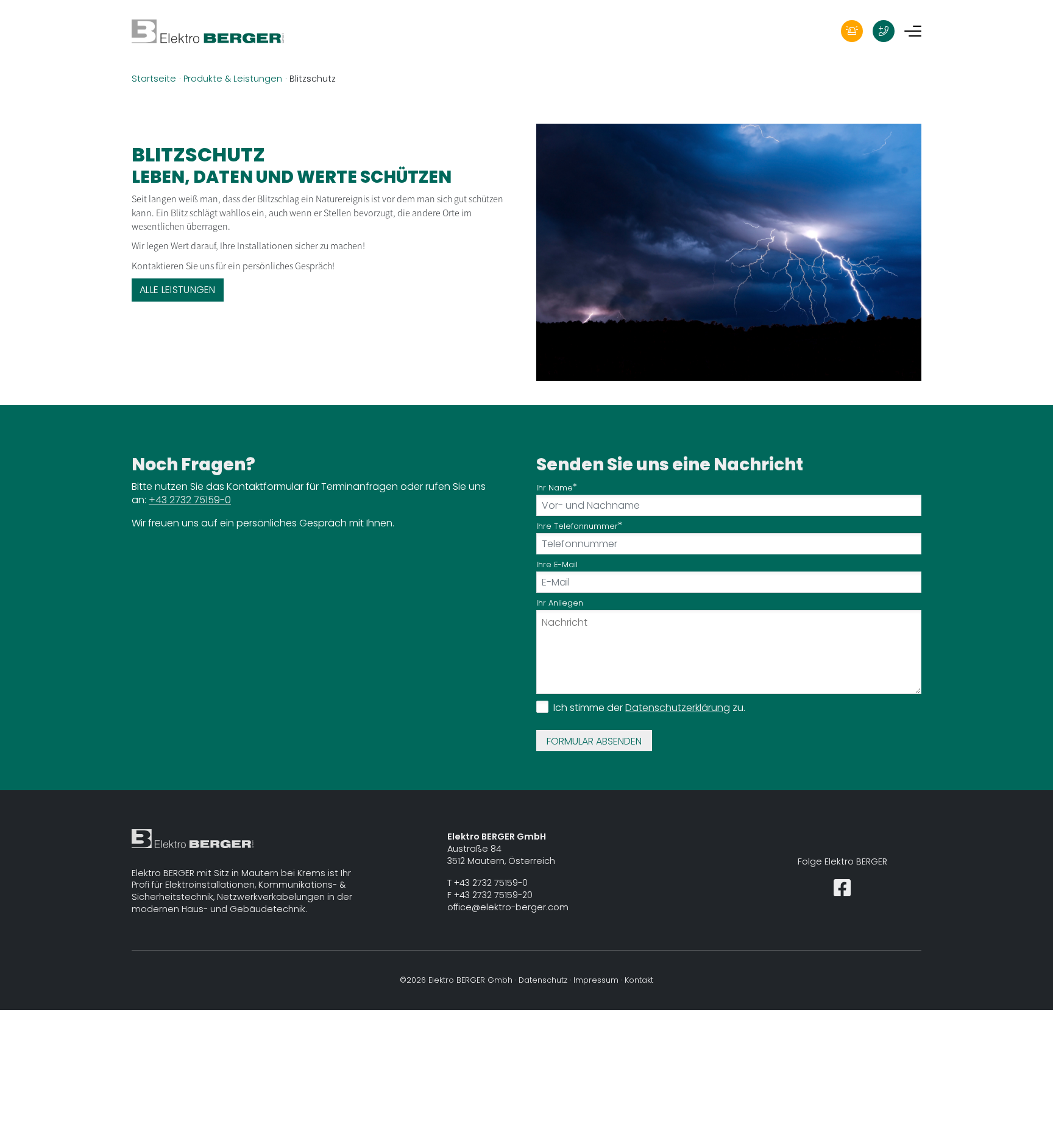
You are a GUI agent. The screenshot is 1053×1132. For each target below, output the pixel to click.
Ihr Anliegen (559, 603)
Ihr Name (554, 488)
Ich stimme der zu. (649, 708)
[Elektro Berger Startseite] (208, 31)
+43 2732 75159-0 (190, 500)
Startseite (154, 79)
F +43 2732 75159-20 (490, 895)
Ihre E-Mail (557, 564)
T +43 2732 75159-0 (487, 883)
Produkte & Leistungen (232, 79)
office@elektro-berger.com (508, 907)
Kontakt (639, 980)
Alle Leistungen (178, 290)
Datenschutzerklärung (677, 708)
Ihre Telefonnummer (577, 526)
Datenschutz (543, 980)
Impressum (596, 980)
